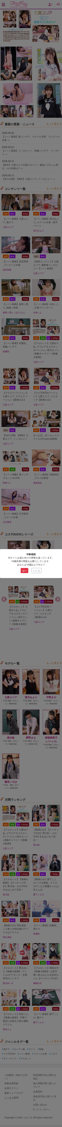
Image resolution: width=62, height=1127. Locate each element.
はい (24, 570)
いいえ (36, 570)
